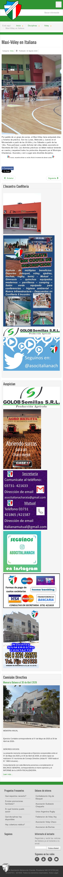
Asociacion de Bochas (45, 827)
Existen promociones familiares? (14, 802)
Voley (12, 51)
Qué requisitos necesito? (15, 796)
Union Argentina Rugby (45, 811)
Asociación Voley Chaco (46, 821)
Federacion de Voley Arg (46, 816)
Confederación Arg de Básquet (45, 797)
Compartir (7, 168)
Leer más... (8, 774)
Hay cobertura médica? (15, 824)
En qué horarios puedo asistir (14, 810)
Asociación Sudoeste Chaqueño (45, 805)
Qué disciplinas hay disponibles (13, 818)
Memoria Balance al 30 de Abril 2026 (20, 682)
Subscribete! (53, 848)
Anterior (9, 178)
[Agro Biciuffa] (22, 438)
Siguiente (52, 178)
